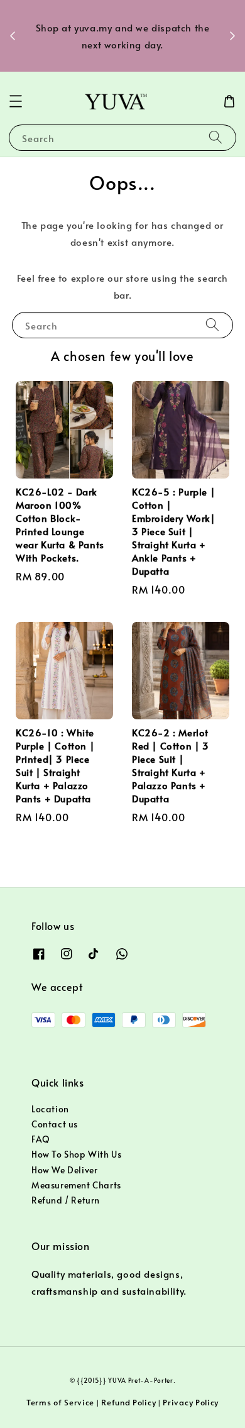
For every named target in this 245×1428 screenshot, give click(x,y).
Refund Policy (128, 1402)
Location (50, 1109)
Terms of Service (60, 1402)
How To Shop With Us (76, 1154)
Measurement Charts (76, 1185)
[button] (16, 101)
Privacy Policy (191, 1402)
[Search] (215, 137)
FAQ (40, 1139)
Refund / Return (65, 1200)
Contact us (54, 1124)
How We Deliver (64, 1170)
